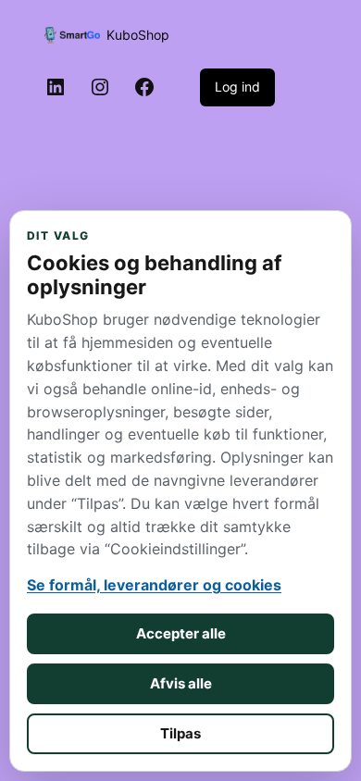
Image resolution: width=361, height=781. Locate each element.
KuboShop (137, 35)
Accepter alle (181, 633)
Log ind (237, 86)
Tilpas (180, 733)
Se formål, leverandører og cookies (154, 585)
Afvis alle (181, 683)
